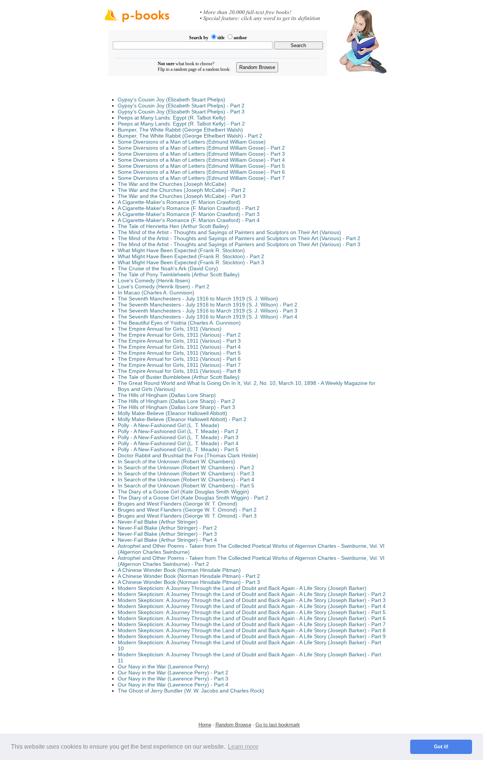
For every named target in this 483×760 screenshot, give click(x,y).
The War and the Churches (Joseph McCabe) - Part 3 (182, 196)
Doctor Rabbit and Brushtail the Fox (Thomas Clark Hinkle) (188, 455)
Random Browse (233, 725)
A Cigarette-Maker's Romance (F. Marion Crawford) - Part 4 (189, 220)
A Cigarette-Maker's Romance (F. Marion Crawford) (179, 202)
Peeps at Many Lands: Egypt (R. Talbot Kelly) (172, 118)
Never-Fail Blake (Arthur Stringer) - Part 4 (167, 540)
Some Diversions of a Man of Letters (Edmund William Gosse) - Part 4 (201, 160)
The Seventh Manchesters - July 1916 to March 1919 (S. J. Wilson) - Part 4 (207, 317)
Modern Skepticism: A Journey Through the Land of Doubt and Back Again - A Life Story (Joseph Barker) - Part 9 (252, 636)
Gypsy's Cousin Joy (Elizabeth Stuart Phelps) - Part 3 (181, 112)
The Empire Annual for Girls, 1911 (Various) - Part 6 (179, 359)
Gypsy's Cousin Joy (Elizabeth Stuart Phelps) (171, 100)
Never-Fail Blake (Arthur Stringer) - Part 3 (167, 534)
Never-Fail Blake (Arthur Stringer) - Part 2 (167, 528)
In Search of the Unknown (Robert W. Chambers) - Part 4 (186, 480)
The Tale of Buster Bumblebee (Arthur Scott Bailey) (179, 377)
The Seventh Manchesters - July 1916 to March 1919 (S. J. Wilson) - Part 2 (207, 305)
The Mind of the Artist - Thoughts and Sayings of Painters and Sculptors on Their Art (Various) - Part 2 (239, 238)
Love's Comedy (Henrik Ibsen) (154, 280)
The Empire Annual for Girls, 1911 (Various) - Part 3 (179, 341)
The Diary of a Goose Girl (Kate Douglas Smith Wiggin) (183, 492)
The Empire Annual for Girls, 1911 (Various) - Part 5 (179, 353)
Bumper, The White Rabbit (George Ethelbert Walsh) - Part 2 (190, 136)
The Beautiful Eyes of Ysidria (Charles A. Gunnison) (179, 323)
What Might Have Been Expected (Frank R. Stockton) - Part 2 (191, 256)
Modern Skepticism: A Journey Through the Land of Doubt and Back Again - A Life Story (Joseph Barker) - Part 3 (252, 600)
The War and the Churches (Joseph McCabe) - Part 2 (182, 190)
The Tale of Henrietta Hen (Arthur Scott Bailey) (173, 226)
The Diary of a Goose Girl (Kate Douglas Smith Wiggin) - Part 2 (193, 498)
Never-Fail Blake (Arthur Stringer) (158, 522)
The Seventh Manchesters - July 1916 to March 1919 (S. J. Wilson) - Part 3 (207, 311)
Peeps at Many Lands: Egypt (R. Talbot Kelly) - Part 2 (181, 124)
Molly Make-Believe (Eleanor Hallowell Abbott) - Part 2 (182, 419)
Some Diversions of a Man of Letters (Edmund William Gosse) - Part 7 (201, 178)
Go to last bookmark (277, 725)
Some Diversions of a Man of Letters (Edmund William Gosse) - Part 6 (201, 172)
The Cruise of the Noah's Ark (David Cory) (168, 268)
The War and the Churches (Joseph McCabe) (172, 184)
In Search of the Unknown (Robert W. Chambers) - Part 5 (186, 486)
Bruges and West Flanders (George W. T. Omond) (177, 504)
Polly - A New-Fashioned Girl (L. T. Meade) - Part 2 (178, 431)
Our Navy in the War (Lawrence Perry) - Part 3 (173, 679)
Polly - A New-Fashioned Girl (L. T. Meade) (168, 425)
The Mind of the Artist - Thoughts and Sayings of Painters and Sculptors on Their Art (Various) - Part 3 (239, 244)
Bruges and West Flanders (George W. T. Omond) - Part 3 (187, 516)
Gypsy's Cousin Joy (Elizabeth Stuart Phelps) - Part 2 (181, 106)
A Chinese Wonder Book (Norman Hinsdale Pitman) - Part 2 (189, 576)
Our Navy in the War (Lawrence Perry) (163, 666)
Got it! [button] (441, 746)
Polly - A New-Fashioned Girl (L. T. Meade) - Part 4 (178, 443)
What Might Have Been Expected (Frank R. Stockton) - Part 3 (191, 262)
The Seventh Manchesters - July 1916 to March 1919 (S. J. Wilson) (198, 299)
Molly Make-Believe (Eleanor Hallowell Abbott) (172, 413)
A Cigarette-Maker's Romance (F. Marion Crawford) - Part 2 (189, 208)
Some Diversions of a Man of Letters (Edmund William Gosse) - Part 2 (201, 148)
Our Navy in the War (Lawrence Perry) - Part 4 (173, 685)
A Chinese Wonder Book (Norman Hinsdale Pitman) (179, 570)
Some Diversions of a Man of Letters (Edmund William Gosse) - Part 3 (201, 154)
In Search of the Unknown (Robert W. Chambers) (176, 461)
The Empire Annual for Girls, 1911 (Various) (170, 329)
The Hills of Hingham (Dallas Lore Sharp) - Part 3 (176, 407)
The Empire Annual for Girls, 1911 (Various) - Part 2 (179, 335)
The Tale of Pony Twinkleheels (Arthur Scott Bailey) (179, 274)
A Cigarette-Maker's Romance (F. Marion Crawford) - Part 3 (189, 214)
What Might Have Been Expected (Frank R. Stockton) (181, 250)
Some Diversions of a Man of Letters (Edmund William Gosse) (192, 142)
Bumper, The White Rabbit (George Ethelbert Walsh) (180, 130)
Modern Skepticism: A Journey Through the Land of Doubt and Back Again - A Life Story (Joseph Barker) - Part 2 (252, 594)
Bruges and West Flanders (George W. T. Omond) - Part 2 (187, 510)
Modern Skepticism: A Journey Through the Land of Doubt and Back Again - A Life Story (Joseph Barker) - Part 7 (252, 624)
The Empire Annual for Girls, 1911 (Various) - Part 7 (179, 365)
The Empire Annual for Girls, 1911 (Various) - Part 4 (179, 347)
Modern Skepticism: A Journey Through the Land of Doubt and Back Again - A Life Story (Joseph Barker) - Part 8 (252, 630)
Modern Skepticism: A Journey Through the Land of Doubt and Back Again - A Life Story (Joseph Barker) (242, 588)
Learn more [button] (243, 746)
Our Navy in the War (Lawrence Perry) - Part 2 (173, 673)
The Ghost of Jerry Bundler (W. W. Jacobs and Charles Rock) (191, 691)
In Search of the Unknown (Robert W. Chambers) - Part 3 (186, 473)
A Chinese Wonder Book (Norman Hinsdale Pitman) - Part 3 (189, 582)
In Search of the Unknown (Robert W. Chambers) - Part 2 (186, 467)
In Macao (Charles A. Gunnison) (156, 293)
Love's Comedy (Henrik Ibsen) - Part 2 (163, 286)
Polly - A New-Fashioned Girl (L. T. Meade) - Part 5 (178, 449)
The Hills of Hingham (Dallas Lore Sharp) (167, 395)
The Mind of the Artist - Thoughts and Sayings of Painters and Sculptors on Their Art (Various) (229, 232)
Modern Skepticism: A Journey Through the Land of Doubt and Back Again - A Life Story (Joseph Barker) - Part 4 (252, 606)
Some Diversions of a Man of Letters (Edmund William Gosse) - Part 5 (201, 166)
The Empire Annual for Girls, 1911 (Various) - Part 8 (179, 371)
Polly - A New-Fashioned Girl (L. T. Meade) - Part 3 (178, 437)
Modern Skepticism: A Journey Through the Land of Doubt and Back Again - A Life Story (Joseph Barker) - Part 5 (252, 612)
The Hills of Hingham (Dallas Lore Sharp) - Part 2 (176, 401)
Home (204, 725)
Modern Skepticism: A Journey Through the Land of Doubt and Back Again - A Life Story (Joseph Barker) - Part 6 (252, 618)
